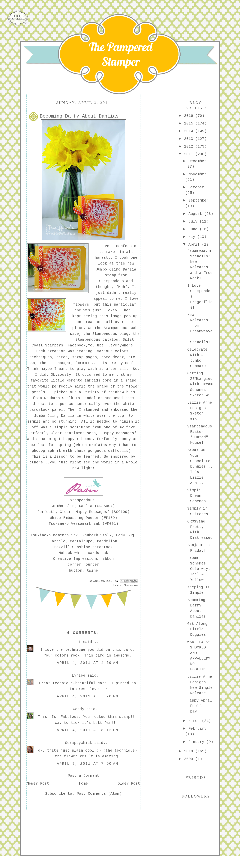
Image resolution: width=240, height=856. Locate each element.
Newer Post (38, 784)
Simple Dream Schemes (196, 496)
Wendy (78, 709)
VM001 (110, 524)
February (197, 729)
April (195, 245)
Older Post (129, 784)
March (195, 721)
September (198, 201)
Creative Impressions (75, 559)
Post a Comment (83, 776)
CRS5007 (105, 506)
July (194, 222)
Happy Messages (118, 433)
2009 (189, 759)
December (197, 161)
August (196, 214)
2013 (189, 139)
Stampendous (111, 281)
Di (78, 642)
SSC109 (120, 512)
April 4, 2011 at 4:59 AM (87, 663)
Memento (74, 381)
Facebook (77, 345)
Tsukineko (41, 535)
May (192, 237)
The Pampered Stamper (121, 54)
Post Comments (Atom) (99, 794)
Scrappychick (78, 743)
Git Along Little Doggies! (197, 629)
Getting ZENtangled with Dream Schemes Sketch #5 (200, 384)
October (196, 187)
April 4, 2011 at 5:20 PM (87, 696)
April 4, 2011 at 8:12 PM (87, 730)
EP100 (109, 518)
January (197, 742)
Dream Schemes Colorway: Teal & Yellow (198, 569)
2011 (189, 154)
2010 (189, 751)
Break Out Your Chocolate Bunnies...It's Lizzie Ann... (200, 466)
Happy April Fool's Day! (199, 706)
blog (123, 334)
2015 (189, 123)
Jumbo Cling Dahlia (54, 416)
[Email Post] (116, 581)
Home (83, 784)
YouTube (96, 345)
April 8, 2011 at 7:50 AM (87, 764)
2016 (189, 116)
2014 (189, 131)
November (197, 174)
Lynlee (78, 676)
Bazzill (62, 547)
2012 (189, 147)
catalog (110, 340)
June (194, 229)
